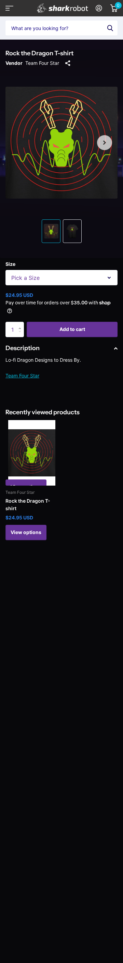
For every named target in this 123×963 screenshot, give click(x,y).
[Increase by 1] (21, 324)
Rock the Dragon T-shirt (27, 504)
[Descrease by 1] (21, 335)
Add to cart (72, 329)
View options (26, 532)
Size (10, 264)
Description (22, 348)
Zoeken (110, 27)
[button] (104, 143)
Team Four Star (42, 63)
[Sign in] (99, 8)
